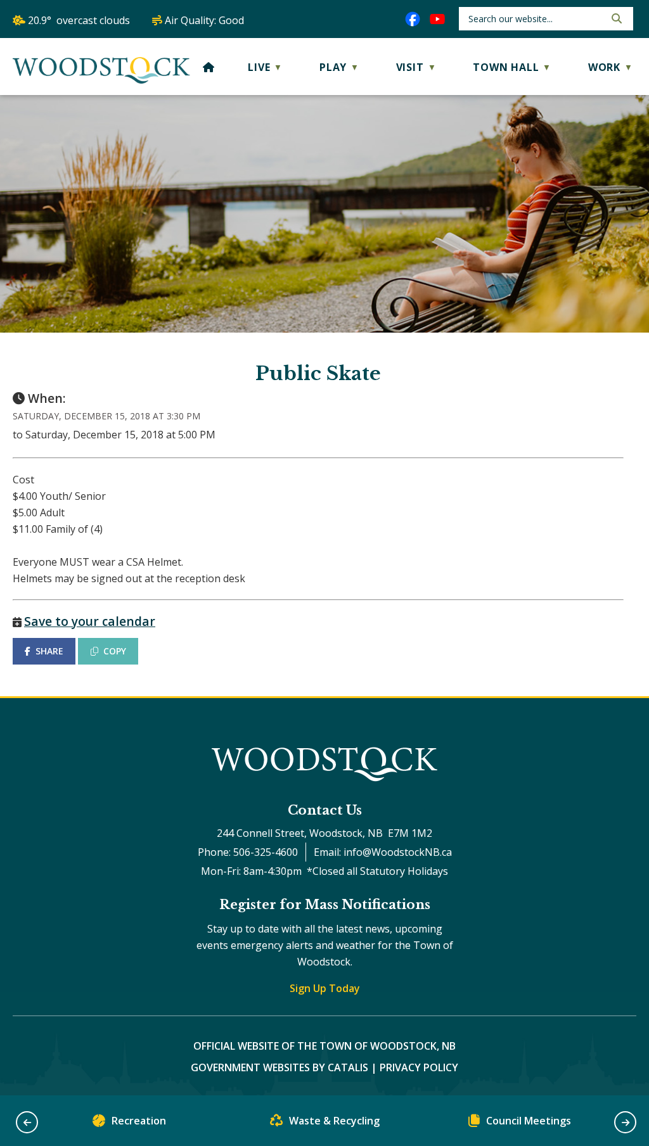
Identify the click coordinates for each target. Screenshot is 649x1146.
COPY (114, 651)
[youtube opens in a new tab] (437, 19)
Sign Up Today (325, 988)
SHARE (49, 651)
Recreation (139, 1121)
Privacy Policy (419, 1067)
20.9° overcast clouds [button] (79, 20)
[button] (615, 18)
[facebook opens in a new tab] (412, 19)
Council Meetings (528, 1121)
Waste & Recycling (334, 1121)
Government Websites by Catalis (279, 1067)
